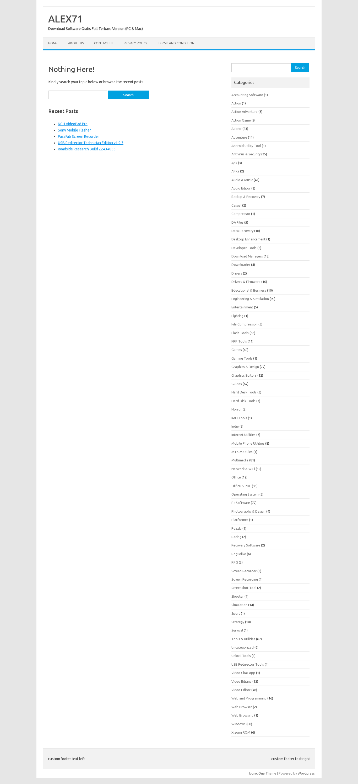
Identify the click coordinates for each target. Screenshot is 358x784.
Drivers (236, 273)
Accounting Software (247, 95)
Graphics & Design (245, 367)
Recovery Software (245, 545)
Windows (238, 724)
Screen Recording (244, 579)
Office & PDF (241, 486)
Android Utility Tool (246, 146)
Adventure (239, 137)
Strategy (237, 622)
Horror (236, 409)
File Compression (244, 324)
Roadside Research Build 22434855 (87, 149)
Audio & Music (242, 180)
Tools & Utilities (243, 639)
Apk (234, 163)
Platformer (239, 520)
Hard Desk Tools (244, 392)
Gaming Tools (241, 358)
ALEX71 (65, 18)
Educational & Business (248, 290)
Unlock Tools (241, 655)
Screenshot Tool (243, 588)
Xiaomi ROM (240, 732)
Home (53, 43)
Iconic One (257, 773)
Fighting (237, 316)
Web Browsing (242, 715)
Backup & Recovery (245, 196)
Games (236, 349)
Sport (235, 613)
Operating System (245, 494)
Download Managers (247, 256)
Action (236, 103)
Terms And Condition (176, 43)
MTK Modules (242, 452)
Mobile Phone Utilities (247, 443)
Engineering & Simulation (250, 299)
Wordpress (306, 773)
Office (236, 477)
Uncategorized (242, 647)
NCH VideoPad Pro (73, 124)
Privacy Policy (135, 43)
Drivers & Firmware (246, 281)
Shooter (237, 596)
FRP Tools (239, 341)
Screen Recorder (244, 571)
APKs (235, 171)
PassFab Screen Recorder (78, 136)
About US (76, 43)
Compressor (240, 213)
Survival (237, 630)
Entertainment (242, 307)
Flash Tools (240, 333)
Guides (236, 384)
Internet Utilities (243, 434)
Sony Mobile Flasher (74, 130)
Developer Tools (244, 248)
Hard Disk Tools (243, 401)
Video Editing (241, 681)
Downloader (240, 264)
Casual (236, 205)
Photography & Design (248, 511)
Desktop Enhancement (248, 239)
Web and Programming (249, 698)
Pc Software (240, 502)
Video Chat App (243, 673)
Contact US (103, 43)
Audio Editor (241, 188)
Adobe (236, 128)
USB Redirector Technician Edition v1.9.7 (90, 143)
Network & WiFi (243, 469)
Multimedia (239, 460)
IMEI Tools (239, 418)
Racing (236, 537)
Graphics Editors (244, 375)
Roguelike (238, 554)
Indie (235, 426)
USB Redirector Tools (247, 664)
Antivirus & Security (246, 154)
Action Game (241, 120)
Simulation (239, 605)
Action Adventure (244, 111)
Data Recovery (242, 231)
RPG (234, 562)
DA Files (237, 222)
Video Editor (241, 690)
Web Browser (241, 707)
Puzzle (236, 528)
